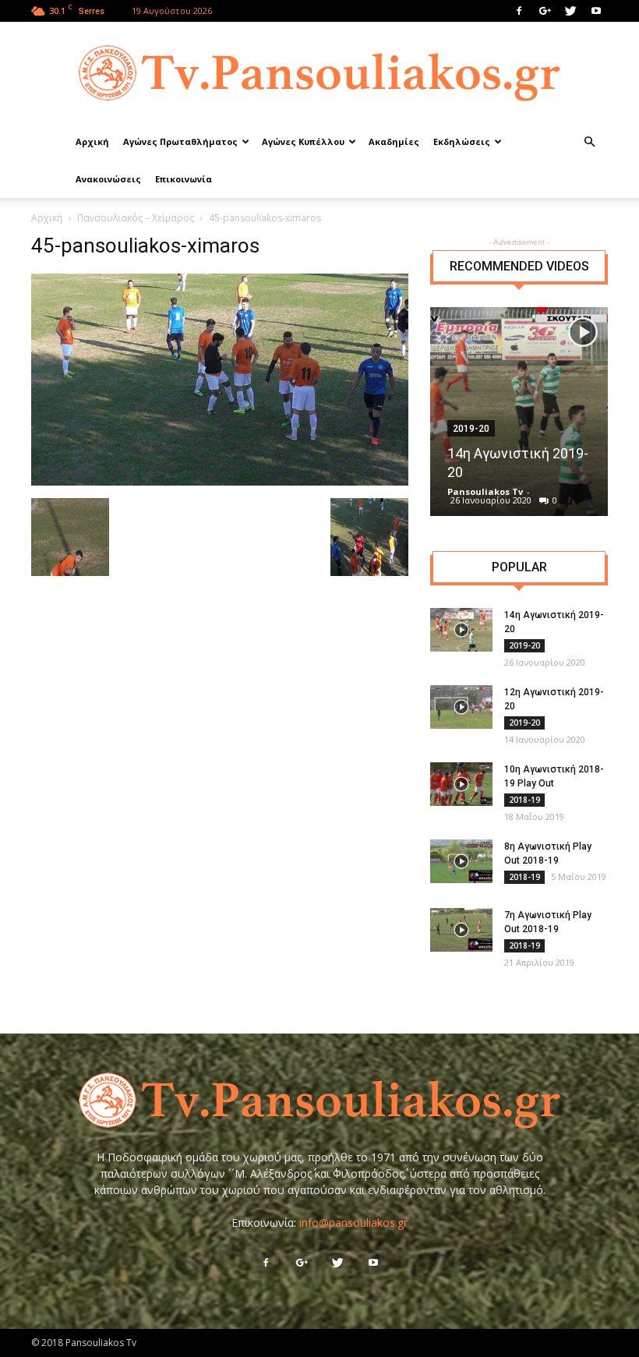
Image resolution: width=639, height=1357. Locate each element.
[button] (589, 142)
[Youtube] (596, 11)
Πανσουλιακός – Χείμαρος (135, 217)
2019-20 (524, 645)
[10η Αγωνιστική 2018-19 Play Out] (461, 784)
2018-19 (524, 799)
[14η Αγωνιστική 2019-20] (519, 411)
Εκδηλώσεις (461, 141)
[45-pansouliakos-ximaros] (219, 481)
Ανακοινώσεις (108, 179)
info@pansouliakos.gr (353, 1222)
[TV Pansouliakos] (319, 73)
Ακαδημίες (394, 141)
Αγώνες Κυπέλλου (303, 141)
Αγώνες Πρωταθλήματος (180, 141)
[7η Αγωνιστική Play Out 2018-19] (461, 930)
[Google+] (544, 11)
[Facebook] (519, 11)
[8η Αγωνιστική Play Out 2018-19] (461, 861)
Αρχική (92, 141)
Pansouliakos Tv (485, 491)
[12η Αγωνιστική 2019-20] (461, 707)
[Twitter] (570, 11)
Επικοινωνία (183, 179)
